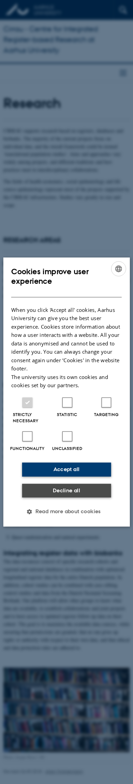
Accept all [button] (67, 469)
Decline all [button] (66, 490)
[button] (66, 511)
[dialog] (66, 392)
